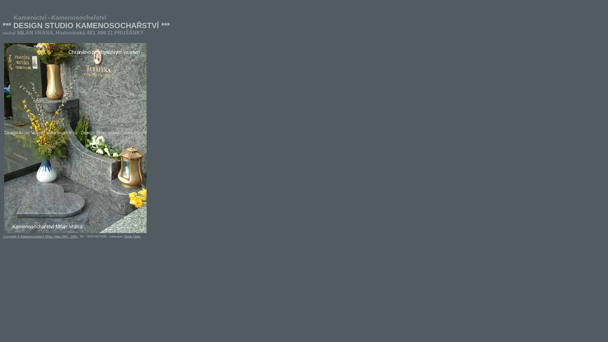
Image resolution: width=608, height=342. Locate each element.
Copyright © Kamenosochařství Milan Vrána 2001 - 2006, (41, 236)
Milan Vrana (132, 236)
